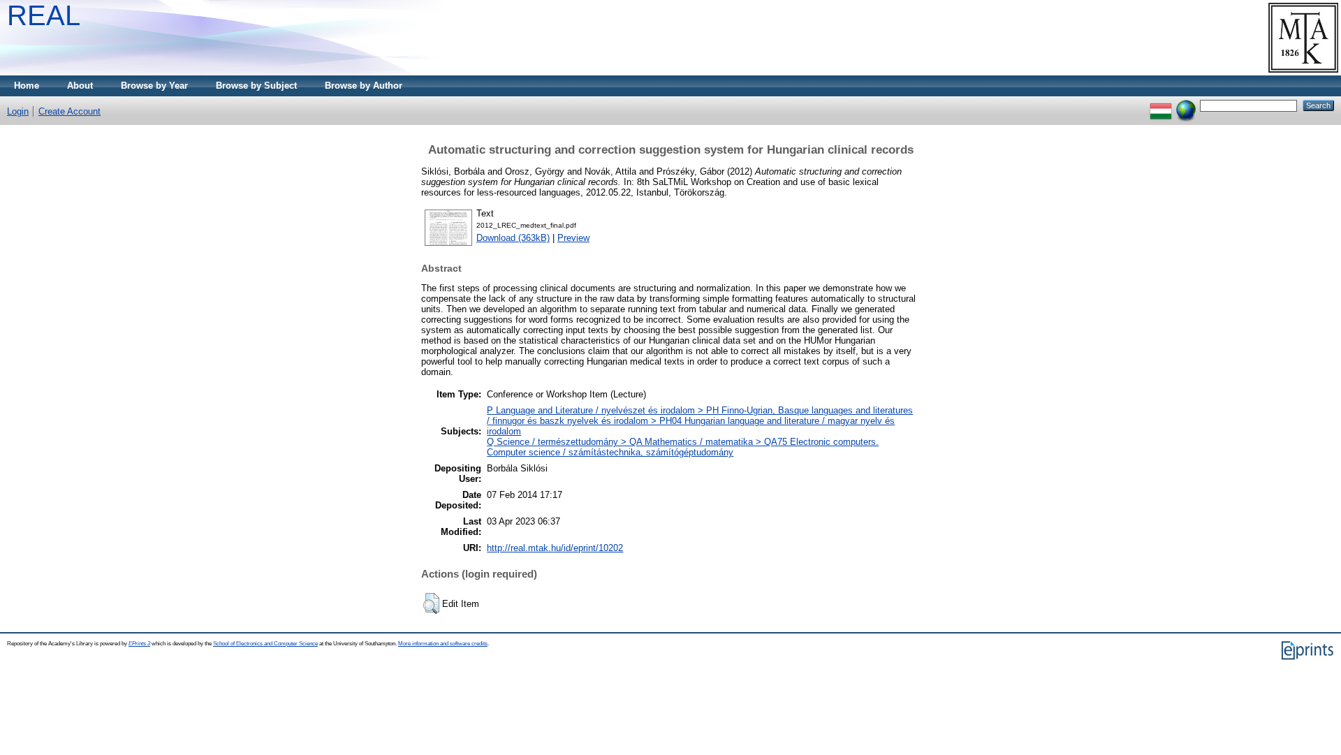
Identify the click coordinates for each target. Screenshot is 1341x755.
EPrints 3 (139, 643)
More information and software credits (443, 643)
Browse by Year (154, 85)
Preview (573, 238)
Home (26, 85)
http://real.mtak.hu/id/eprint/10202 (555, 548)
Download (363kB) (513, 238)
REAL (43, 15)
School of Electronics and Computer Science (265, 643)
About (80, 85)
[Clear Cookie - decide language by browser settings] (1186, 105)
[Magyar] (1161, 105)
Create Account (69, 111)
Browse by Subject (256, 85)
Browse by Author (363, 85)
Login (18, 111)
